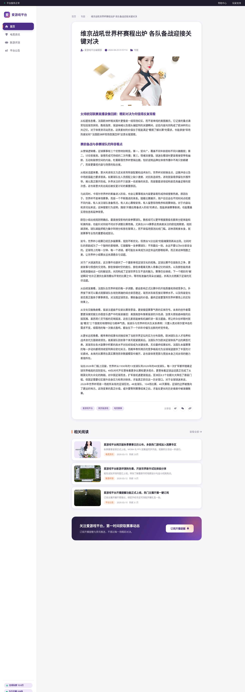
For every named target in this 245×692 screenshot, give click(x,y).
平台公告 (15, 50)
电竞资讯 (15, 34)
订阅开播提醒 (178, 528)
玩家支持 (236, 3)
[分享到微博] (175, 408)
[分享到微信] (183, 408)
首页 (12, 26)
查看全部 (195, 431)
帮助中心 (222, 3)
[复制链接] (190, 408)
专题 (83, 16)
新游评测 (15, 42)
